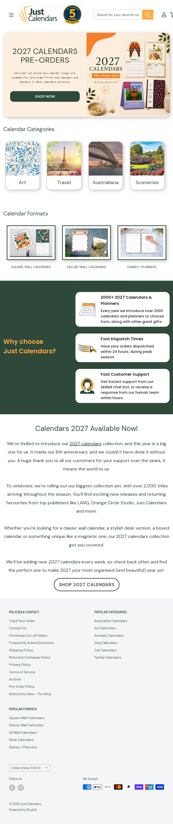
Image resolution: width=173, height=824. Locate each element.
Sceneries (147, 182)
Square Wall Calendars (26, 717)
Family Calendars (107, 657)
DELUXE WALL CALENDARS (86, 267)
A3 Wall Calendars (23, 732)
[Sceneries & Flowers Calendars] (147, 159)
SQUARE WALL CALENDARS (31, 267)
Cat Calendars (105, 650)
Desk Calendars (21, 739)
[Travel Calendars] (64, 159)
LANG (83, 503)
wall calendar (91, 528)
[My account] (164, 14)
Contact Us (17, 628)
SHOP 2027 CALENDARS (86, 585)
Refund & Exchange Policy (29, 657)
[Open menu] (11, 15)
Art (22, 182)
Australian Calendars (110, 620)
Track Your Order (22, 620)
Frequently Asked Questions (31, 642)
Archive (15, 679)
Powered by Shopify (23, 810)
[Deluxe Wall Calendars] (86, 242)
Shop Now (45, 96)
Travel (64, 182)
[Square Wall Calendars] (31, 242)
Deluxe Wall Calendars (26, 725)
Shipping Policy (21, 650)
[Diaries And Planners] (142, 242)
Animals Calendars (109, 635)
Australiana (105, 182)
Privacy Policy (20, 664)
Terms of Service (22, 672)
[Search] (147, 15)
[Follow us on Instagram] (21, 787)
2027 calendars (132, 536)
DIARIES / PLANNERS (142, 267)
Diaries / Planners (23, 747)
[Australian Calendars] (106, 159)
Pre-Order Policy (22, 686)
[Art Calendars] (23, 159)
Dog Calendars (105, 642)
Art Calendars (105, 628)
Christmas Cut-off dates (28, 635)
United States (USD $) (25, 768)
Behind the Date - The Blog (30, 694)
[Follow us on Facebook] (12, 787)
